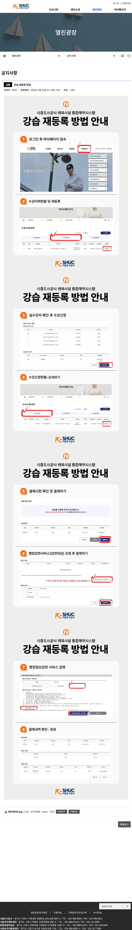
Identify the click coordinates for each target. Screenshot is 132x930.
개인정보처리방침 (39, 912)
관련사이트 (107, 906)
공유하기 (128, 55)
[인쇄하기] (122, 55)
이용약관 (57, 912)
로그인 (116, 3)
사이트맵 (97, 912)
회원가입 (126, 3)
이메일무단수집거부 (77, 912)
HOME (4, 56)
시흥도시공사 (21, 6)
